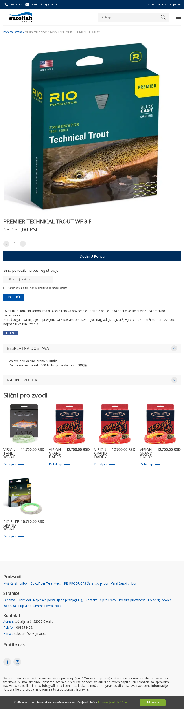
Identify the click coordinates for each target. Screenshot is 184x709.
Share (12, 333)
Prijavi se (175, 4)
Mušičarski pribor (15, 584)
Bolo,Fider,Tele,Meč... (46, 584)
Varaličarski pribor (123, 584)
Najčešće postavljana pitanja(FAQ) (58, 600)
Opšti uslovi (108, 600)
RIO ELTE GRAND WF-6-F (11, 525)
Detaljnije (10, 464)
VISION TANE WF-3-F (9, 453)
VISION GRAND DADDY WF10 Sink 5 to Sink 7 (147, 453)
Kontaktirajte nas (157, 4)
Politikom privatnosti (49, 287)
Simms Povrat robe (47, 606)
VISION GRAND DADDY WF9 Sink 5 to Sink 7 (102, 453)
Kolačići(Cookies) (160, 600)
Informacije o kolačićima (112, 702)
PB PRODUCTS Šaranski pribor (86, 584)
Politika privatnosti (132, 600)
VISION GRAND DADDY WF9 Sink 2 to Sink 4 (56, 453)
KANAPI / (55, 32)
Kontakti (91, 600)
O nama (9, 600)
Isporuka (9, 606)
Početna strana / (13, 32)
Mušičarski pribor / (37, 32)
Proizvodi (24, 600)
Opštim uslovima (29, 287)
